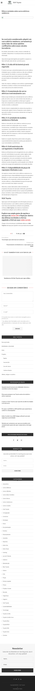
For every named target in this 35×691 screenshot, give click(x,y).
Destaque (5, 520)
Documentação (7, 527)
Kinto (3, 350)
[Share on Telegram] (24, 233)
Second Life (6, 362)
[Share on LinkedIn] (20, 233)
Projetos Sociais (7, 588)
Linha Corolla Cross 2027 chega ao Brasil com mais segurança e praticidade (16, 416)
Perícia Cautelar (7, 581)
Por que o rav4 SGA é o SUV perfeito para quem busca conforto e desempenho (17, 409)
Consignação (6, 513)
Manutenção (6, 563)
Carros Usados (7, 505)
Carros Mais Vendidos (8, 495)
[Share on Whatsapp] (22, 233)
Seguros (5, 599)
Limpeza (5, 559)
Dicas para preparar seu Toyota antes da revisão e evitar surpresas (16, 395)
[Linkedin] (20, 679)
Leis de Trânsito (7, 556)
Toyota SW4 (6, 628)
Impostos (5, 541)
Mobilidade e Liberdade (8, 346)
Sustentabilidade (7, 606)
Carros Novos (6, 498)
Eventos (5, 531)
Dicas (4, 523)
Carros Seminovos (7, 502)
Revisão (5, 592)
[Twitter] (17, 440)
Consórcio (5, 516)
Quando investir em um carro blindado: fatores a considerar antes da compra (15, 387)
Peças (4, 577)
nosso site (15, 215)
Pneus (4, 585)
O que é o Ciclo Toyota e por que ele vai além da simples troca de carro (17, 402)
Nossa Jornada (5, 342)
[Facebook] (14, 440)
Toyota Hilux (6, 621)
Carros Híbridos (7, 491)
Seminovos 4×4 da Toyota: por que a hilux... (17, 278)
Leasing (5, 552)
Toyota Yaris (6, 632)
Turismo (5, 635)
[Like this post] (13, 233)
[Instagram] (21, 440)
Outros (4, 570)
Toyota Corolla (6, 613)
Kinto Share (6, 549)
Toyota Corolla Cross (8, 617)
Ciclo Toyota (6, 509)
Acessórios (6, 484)
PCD (4, 574)
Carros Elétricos (7, 487)
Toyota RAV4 (6, 624)
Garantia (5, 538)
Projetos (4, 354)
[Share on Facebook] (16, 233)
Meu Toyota (6, 567)
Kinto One (5, 545)
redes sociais (25, 220)
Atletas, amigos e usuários (8, 374)
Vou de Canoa (7, 366)
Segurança (5, 595)
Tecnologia (5, 610)
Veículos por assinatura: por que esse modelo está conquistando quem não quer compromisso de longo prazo (16, 425)
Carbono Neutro (7, 370)
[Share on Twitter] (18, 233)
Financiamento (6, 534)
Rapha (5, 358)
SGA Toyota (6, 603)
